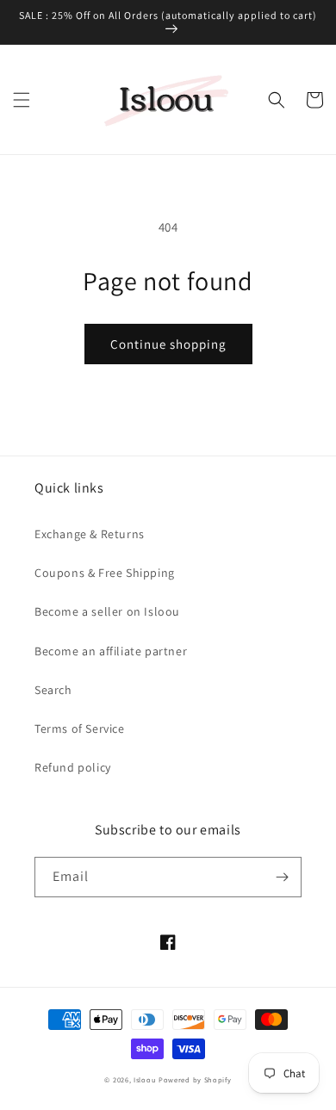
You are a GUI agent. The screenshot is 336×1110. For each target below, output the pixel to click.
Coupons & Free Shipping (104, 572)
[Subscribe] (282, 877)
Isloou (145, 1079)
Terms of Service (79, 728)
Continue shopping (168, 344)
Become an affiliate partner (110, 651)
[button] (21, 100)
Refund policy (72, 767)
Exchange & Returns (89, 534)
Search (53, 690)
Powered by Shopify (195, 1079)
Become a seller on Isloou (107, 611)
